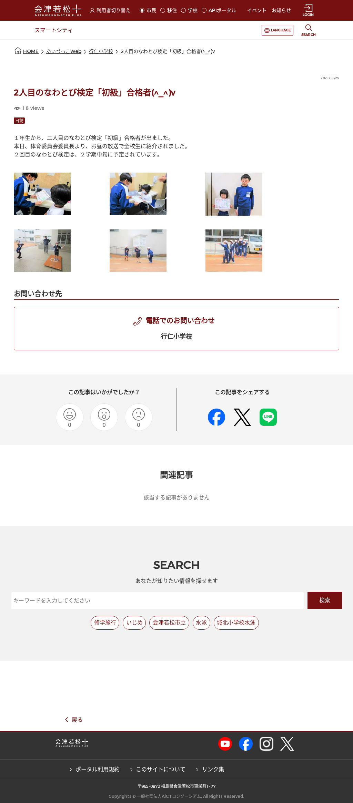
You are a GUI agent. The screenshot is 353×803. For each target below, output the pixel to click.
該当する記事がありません (176, 497)
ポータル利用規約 (97, 769)
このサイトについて (160, 769)
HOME (31, 51)
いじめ (134, 622)
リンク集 (213, 769)
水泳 (201, 622)
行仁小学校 (101, 51)
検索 (324, 600)
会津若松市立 (169, 622)
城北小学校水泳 (236, 622)
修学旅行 (105, 622)
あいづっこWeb (63, 51)
